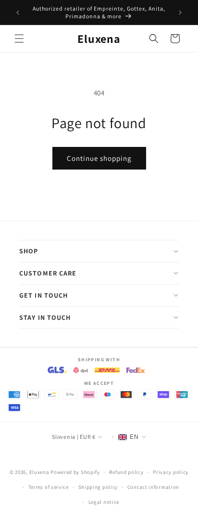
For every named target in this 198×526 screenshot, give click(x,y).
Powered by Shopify (75, 472)
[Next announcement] (180, 12)
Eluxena (39, 472)
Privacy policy (170, 472)
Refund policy (126, 472)
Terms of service (48, 487)
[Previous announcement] (17, 12)
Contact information (153, 487)
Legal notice (103, 502)
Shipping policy (98, 487)
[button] (19, 38)
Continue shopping (99, 158)
